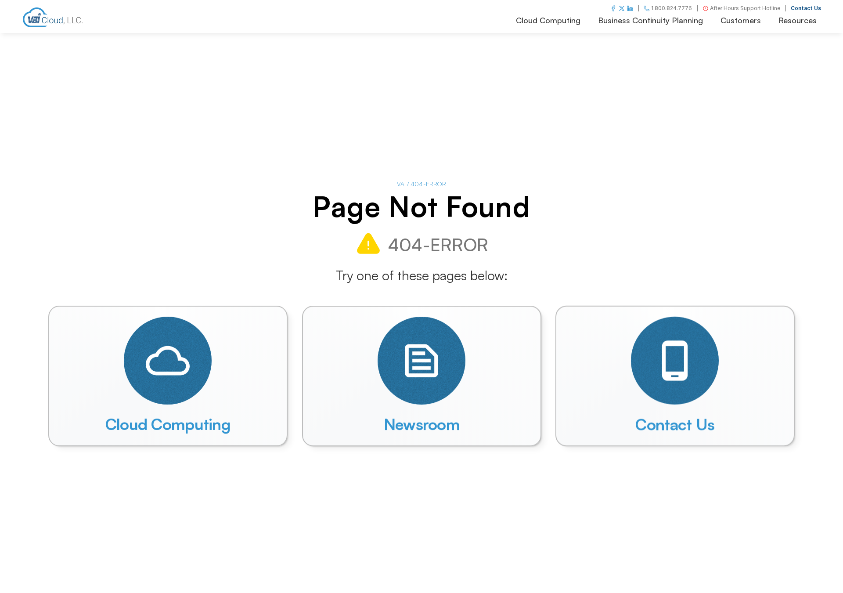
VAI (401, 184)
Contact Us (806, 8)
